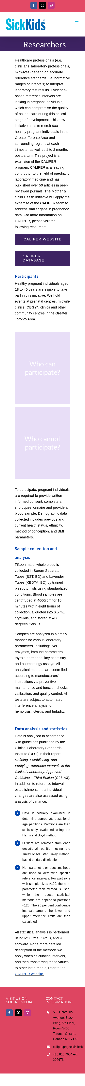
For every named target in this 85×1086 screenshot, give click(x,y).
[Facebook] (9, 1012)
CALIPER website (29, 974)
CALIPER (48, 161)
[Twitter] (18, 1012)
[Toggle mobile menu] (77, 23)
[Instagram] (27, 1012)
